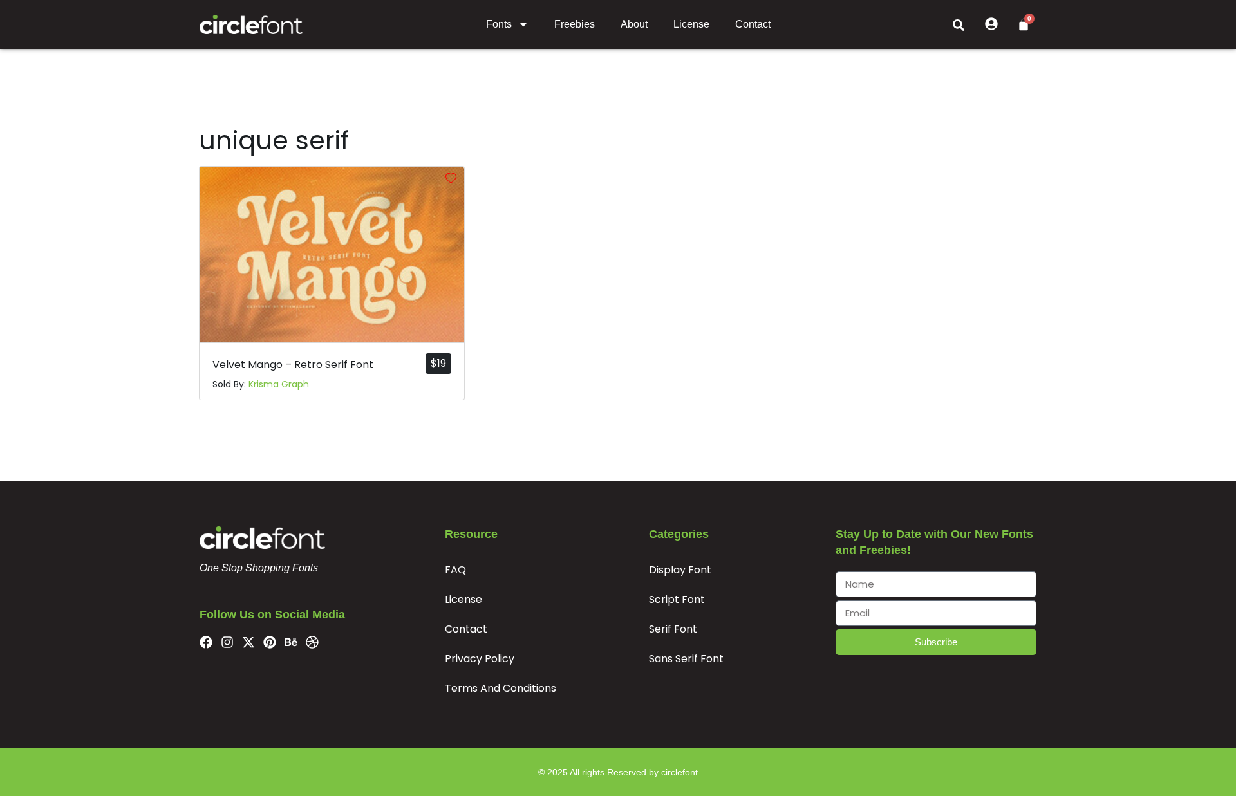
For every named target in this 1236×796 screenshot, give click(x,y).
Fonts (499, 24)
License (691, 24)
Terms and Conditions (500, 688)
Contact (753, 24)
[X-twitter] (248, 642)
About (634, 24)
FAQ (455, 569)
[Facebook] (206, 642)
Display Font (680, 569)
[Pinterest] (269, 642)
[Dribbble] (312, 642)
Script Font (677, 599)
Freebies (574, 24)
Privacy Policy (479, 658)
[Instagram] (227, 642)
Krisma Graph (278, 384)
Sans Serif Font (686, 658)
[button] (958, 24)
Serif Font (673, 629)
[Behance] (291, 642)
